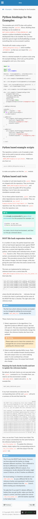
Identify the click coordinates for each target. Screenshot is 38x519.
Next (31, 505)
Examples (9, 9)
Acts (20, 3)
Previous (8, 505)
